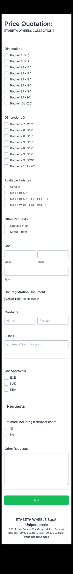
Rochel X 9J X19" (21, 154)
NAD (13, 383)
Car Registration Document (25, 292)
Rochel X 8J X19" (21, 148)
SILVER (15, 187)
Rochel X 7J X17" (21, 124)
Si (11, 428)
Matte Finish (18, 232)
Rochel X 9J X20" (22, 160)
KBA (13, 389)
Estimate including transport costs (30, 422)
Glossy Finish (19, 226)
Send (36, 500)
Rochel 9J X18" (20, 79)
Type (7, 279)
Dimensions (13, 49)
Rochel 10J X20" (21, 103)
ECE (13, 377)
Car (7, 246)
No (12, 434)
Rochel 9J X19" (20, 91)
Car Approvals (15, 371)
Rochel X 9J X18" (21, 142)
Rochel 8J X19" (20, 85)
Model (41, 261)
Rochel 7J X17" (20, 61)
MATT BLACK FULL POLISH (29, 199)
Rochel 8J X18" (20, 73)
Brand (8, 261)
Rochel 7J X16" (20, 55)
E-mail (9, 336)
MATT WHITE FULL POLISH (28, 205)
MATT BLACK (19, 193)
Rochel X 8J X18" (21, 136)
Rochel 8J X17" (20, 67)
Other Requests (16, 219)
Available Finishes (18, 180)
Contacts (11, 312)
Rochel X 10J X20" (22, 166)
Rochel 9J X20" (20, 97)
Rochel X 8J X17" (21, 130)
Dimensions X (15, 117)
